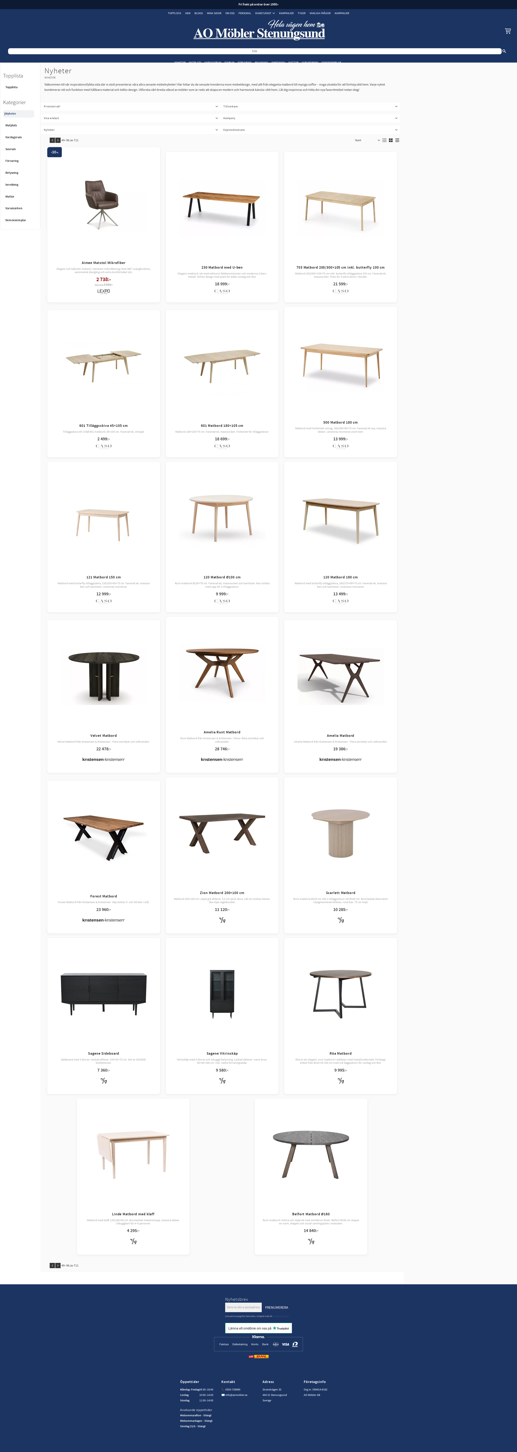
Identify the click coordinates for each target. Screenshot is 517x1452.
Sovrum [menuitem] (229, 62)
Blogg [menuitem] (198, 13)
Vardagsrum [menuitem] (212, 62)
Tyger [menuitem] (302, 13)
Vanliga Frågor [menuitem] (320, 13)
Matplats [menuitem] (195, 62)
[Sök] (504, 51)
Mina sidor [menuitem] (214, 13)
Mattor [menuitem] (293, 62)
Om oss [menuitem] (229, 13)
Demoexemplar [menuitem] (331, 62)
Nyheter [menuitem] (180, 62)
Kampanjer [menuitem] (286, 13)
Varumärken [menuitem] (310, 62)
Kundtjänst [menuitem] (263, 13)
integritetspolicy (280, 1316)
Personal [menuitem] (245, 13)
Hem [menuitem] (187, 13)
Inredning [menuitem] (278, 62)
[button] (508, 31)
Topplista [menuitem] (174, 13)
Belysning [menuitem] (261, 62)
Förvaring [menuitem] (245, 62)
